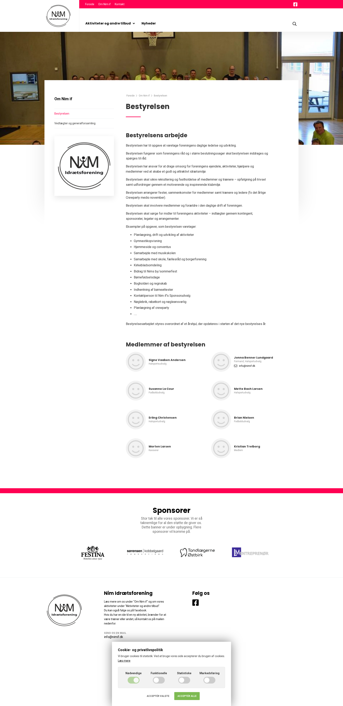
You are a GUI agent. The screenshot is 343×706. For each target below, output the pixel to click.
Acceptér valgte (158, 696)
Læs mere (124, 660)
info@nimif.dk (247, 365)
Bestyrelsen (61, 113)
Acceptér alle (187, 696)
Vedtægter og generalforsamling (74, 123)
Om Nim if (104, 4)
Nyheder (149, 23)
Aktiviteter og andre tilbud (108, 23)
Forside (89, 4)
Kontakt (119, 4)
